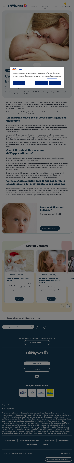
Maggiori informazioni (52, 78)
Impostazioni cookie (19, 83)
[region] (37, 77)
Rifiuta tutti (41, 83)
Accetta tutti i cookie (55, 83)
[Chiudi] (62, 69)
